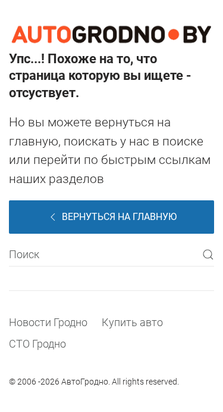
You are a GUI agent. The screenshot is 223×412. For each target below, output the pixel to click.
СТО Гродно (37, 343)
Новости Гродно (48, 322)
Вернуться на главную (119, 216)
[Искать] (208, 255)
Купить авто (132, 322)
